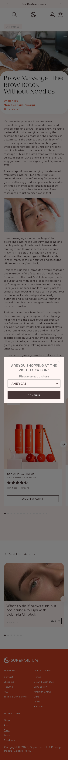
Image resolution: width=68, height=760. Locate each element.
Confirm (34, 395)
